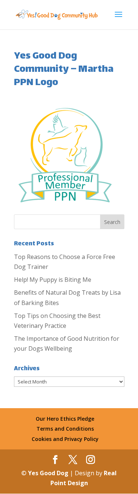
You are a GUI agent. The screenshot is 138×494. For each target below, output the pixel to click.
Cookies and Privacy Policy (65, 438)
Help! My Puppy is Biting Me (52, 280)
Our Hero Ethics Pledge (65, 418)
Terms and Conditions (65, 428)
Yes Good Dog (49, 473)
